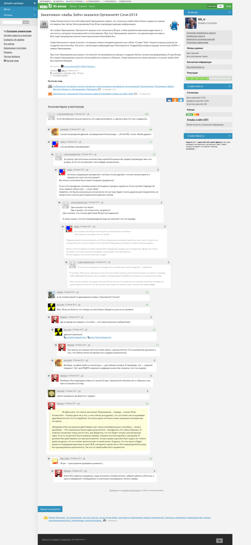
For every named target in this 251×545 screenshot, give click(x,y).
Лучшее (73, 6)
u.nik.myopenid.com (65, 114)
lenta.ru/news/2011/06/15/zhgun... (80, 66)
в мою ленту (211, 6)
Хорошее (83, 6)
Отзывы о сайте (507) (197, 119)
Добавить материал (13, 3)
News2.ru (46, 539)
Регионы (8, 15)
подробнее (190, 149)
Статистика (212, 23)
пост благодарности (100, 337)
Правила (8, 52)
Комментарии (125, 1)
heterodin (60, 391)
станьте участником (131, 490)
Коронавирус (45, 1)
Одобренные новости (196, 36)
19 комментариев (60, 75)
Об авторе (193, 12)
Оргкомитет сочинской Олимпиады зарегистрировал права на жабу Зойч (93, 93)
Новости (58, 1)
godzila (60, 292)
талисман (67, 73)
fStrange (63, 317)
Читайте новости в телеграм (17, 35)
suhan (62, 142)
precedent (64, 129)
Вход (229, 6)
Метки (7, 9)
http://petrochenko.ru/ (195, 67)
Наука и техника (75, 1)
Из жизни (59, 6)
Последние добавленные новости (201, 33)
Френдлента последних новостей (201, 39)
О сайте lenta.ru (195, 86)
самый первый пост (77, 337)
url (88, 114)
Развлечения (93, 1)
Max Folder (64, 458)
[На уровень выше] (48, 129)
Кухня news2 (110, 1)
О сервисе (55, 539)
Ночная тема (12, 60)
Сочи (81, 73)
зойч (74, 73)
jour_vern (60, 304)
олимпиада (57, 73)
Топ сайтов (9, 43)
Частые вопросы (12, 56)
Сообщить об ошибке (14, 39)
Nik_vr (63, 70)
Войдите (114, 490)
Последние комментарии (197, 42)
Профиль (202, 23)
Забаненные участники (15, 48)
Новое (92, 6)
